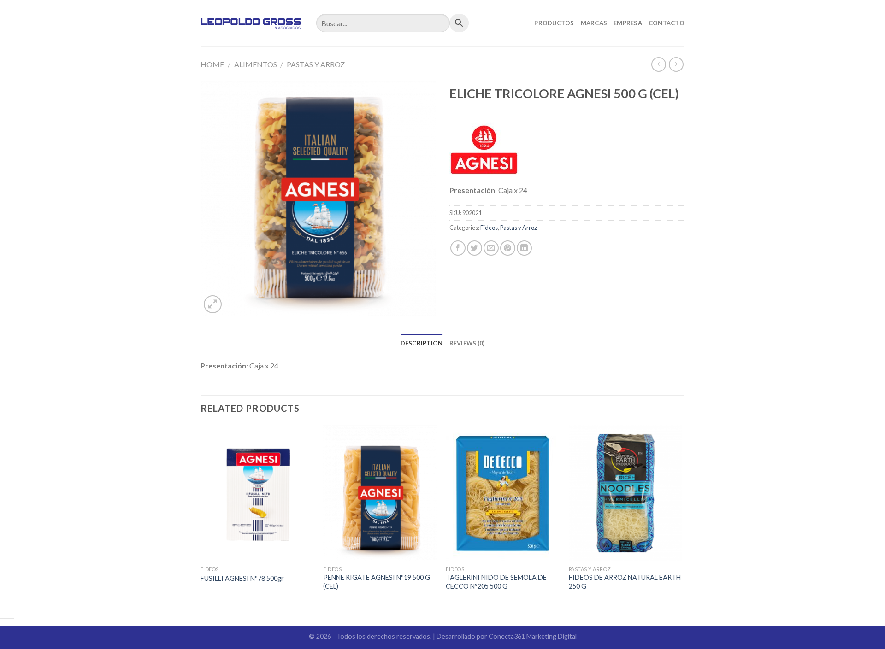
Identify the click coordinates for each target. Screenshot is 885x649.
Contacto (666, 23)
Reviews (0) (467, 343)
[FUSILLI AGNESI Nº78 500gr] (257, 493)
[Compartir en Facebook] (458, 248)
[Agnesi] (484, 149)
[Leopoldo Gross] (251, 23)
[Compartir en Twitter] (474, 248)
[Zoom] (213, 304)
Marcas (594, 23)
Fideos (489, 227)
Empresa (628, 23)
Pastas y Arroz (316, 64)
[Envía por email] (491, 248)
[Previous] (201, 517)
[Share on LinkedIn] (524, 248)
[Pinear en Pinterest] (507, 248)
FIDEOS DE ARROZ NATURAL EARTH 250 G (625, 581)
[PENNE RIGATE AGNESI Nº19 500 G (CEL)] (380, 493)
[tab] (422, 343)
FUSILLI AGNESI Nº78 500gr (242, 578)
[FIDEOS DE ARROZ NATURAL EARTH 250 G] (626, 493)
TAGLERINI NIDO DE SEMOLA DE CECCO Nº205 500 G (496, 581)
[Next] (682, 517)
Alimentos (255, 64)
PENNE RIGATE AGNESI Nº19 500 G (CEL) (376, 581)
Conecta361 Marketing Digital (533, 636)
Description (422, 343)
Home (212, 64)
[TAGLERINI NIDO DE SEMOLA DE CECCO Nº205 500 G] (503, 493)
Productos (554, 23)
